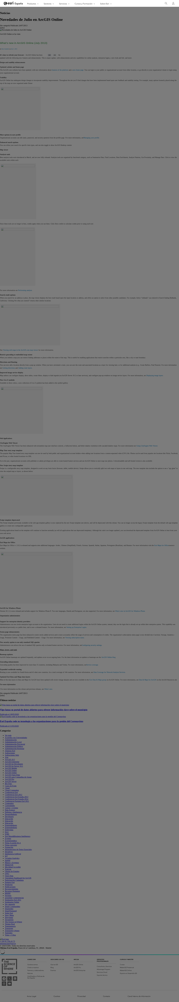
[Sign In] (173, 3)
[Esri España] (13, 3)
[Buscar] (166, 3)
